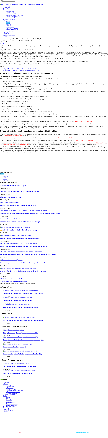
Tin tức (5, 20)
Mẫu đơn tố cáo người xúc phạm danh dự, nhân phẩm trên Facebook (23, 246)
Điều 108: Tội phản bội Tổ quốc (10, 197)
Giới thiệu (5, 8)
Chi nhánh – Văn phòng (9, 19)
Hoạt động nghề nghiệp (9, 31)
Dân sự (8, 21)
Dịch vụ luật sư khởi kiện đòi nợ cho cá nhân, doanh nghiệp (23, 293)
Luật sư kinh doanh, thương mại (14, 15)
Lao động (8, 25)
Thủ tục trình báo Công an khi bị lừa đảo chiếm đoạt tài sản (20, 238)
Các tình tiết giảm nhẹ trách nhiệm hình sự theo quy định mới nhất (22, 263)
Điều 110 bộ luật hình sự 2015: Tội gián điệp (15, 186)
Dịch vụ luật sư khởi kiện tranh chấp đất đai (17, 300)
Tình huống (6, 32)
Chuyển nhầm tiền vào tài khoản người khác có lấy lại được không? (23, 271)
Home (1, 38)
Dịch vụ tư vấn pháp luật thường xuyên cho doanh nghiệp (22, 354)
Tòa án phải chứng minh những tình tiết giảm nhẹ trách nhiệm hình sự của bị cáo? (28, 254)
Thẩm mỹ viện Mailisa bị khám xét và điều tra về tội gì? (18, 205)
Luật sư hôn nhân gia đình (13, 16)
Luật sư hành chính (11, 13)
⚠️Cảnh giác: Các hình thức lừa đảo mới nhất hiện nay (18, 230)
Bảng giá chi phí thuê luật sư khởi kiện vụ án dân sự (20, 307)
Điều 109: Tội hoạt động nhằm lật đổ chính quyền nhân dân (20, 191)
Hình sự (8, 23)
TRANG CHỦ (6, 7)
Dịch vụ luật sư (7, 9)
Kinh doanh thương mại (12, 28)
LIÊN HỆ (5, 36)
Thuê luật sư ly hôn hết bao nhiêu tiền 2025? (18, 373)
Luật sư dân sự (10, 11)
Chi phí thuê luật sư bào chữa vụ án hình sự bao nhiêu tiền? (23, 320)
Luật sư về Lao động (11, 17)
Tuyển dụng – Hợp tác (9, 35)
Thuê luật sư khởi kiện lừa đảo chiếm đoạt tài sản (13, 281)
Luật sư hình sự (10, 12)
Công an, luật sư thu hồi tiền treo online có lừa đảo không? (20, 222)
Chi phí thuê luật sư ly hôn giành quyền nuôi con (19, 366)
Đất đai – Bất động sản (12, 29)
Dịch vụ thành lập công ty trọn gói (14, 347)
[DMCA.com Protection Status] (3, 379)
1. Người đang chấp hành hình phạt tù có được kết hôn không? (19, 68)
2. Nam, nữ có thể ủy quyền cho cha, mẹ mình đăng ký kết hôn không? (21, 70)
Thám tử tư (6, 33)
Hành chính (9, 24)
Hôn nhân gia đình (11, 27)
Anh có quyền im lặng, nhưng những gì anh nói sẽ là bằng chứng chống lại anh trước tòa (30, 213)
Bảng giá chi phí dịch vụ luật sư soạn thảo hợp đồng (20, 333)
